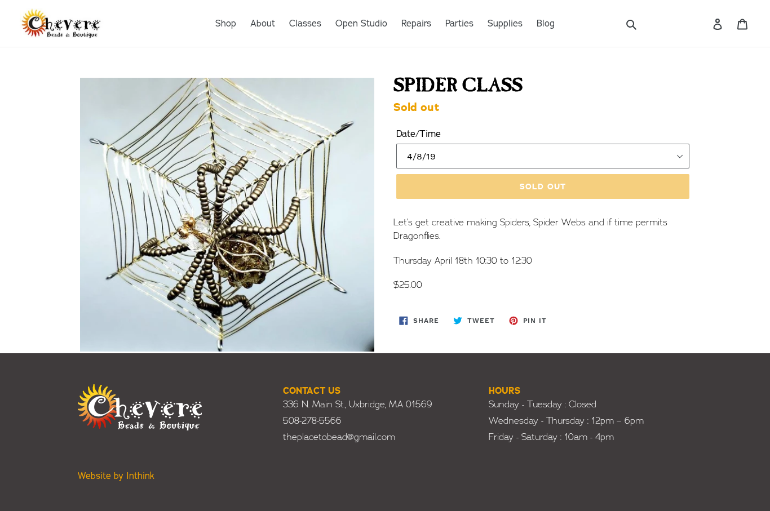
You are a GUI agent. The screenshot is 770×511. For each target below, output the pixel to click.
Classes (305, 23)
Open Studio (361, 23)
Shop (225, 23)
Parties (459, 23)
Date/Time (418, 134)
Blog (546, 23)
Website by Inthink (116, 476)
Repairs (416, 23)
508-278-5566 (312, 421)
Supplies (505, 23)
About (262, 23)
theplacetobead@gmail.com (339, 437)
